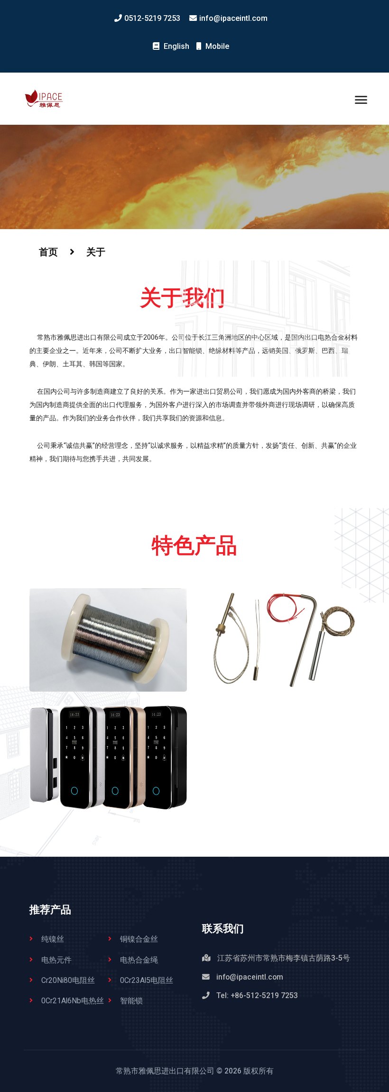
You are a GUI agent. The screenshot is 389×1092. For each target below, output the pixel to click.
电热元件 (56, 959)
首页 (48, 252)
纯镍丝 (52, 939)
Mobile (216, 46)
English (175, 46)
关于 (95, 252)
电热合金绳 (139, 959)
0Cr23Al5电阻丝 (146, 980)
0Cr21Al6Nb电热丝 (72, 1000)
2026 (232, 1070)
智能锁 (131, 1000)
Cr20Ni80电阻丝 (68, 980)
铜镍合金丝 (139, 939)
